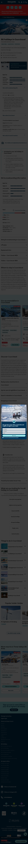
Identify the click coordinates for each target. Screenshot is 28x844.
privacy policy (16, 437)
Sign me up (14, 435)
